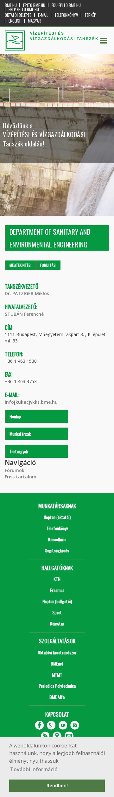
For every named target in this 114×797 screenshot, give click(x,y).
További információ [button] (34, 769)
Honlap (15, 416)
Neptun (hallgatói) (57, 601)
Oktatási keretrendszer (57, 652)
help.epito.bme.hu (24, 9)
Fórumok (14, 470)
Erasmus (57, 590)
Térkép (90, 15)
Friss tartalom (20, 477)
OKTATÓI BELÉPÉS (18, 15)
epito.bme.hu (34, 5)
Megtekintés (20, 265)
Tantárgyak (19, 451)
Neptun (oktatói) (57, 517)
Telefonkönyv (66, 15)
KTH (57, 579)
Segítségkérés (57, 550)
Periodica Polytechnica (57, 685)
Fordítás (48, 265)
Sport (57, 612)
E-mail (43, 15)
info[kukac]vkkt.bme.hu (31, 402)
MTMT (57, 674)
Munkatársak (20, 433)
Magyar (34, 21)
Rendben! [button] (57, 785)
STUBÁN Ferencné (24, 314)
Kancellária (57, 539)
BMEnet (57, 663)
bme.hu (11, 5)
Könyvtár (57, 623)
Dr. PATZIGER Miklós (27, 293)
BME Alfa (57, 696)
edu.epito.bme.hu (66, 5)
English (15, 21)
